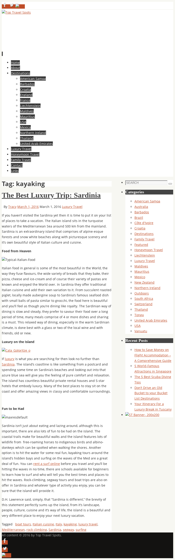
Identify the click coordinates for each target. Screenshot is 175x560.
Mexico (139, 277)
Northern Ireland (147, 288)
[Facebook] (5, 6)
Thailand (141, 309)
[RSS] (20, 6)
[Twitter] (12, 6)
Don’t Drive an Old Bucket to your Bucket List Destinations (150, 393)
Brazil (138, 217)
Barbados (141, 212)
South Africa (143, 298)
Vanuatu (140, 331)
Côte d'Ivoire (143, 223)
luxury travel (88, 524)
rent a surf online (46, 464)
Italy (59, 524)
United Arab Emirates (150, 320)
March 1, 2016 (28, 206)
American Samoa (147, 201)
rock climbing (36, 529)
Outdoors (141, 293)
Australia (141, 206)
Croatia (139, 228)
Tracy (12, 206)
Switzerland (143, 304)
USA (137, 325)
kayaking (70, 524)
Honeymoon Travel (148, 250)
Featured (141, 244)
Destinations (144, 234)
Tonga (139, 315)
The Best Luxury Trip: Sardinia (51, 195)
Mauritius (141, 271)
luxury (9, 359)
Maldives (141, 266)
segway (68, 529)
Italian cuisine (43, 524)
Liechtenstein (144, 255)
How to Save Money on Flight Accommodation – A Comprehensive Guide (152, 355)
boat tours (23, 524)
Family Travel (144, 239)
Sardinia (8, 364)
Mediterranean (13, 529)
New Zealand (144, 282)
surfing (81, 529)
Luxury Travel (72, 206)
